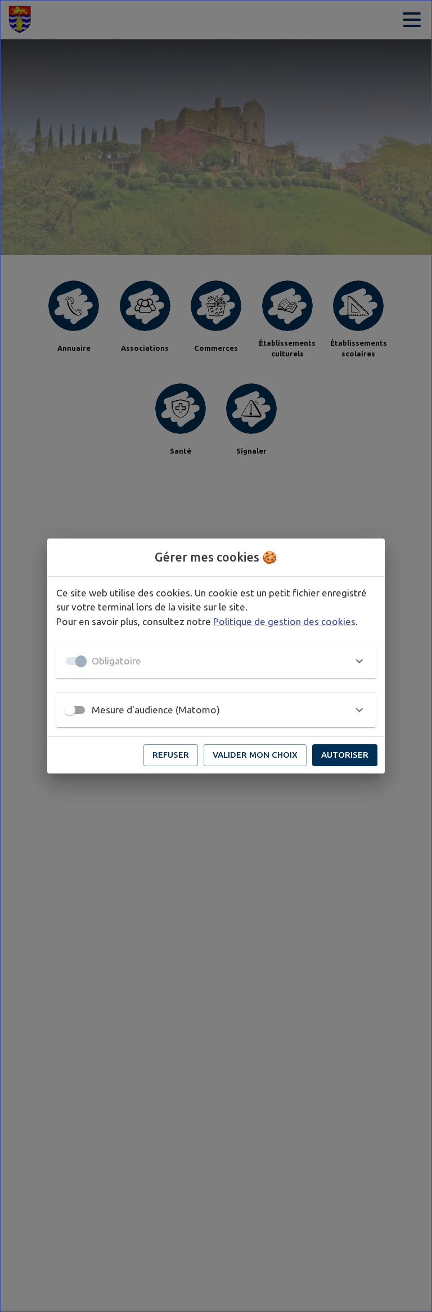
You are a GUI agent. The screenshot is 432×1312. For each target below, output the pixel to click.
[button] (216, 661)
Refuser (170, 754)
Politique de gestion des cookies (284, 621)
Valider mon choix (255, 754)
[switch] (69, 710)
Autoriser (344, 754)
